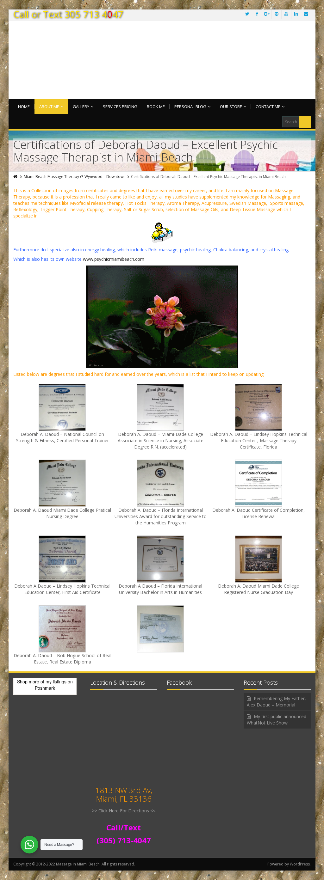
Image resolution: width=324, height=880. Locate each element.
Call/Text (123, 827)
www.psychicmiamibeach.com (113, 259)
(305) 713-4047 (124, 840)
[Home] (15, 176)
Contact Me (268, 106)
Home (24, 106)
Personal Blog (190, 106)
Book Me (156, 106)
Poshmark (45, 688)
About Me (49, 106)
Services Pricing (120, 106)
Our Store (231, 106)
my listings (56, 681)
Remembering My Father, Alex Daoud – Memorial (276, 701)
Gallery (81, 106)
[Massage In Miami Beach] (162, 65)
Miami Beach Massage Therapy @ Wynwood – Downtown (75, 176)
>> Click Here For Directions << (123, 811)
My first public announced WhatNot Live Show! (276, 719)
